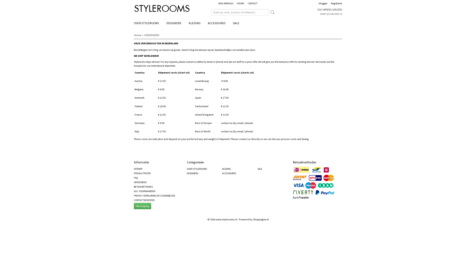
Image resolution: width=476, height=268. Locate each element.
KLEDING (194, 23)
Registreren (336, 3)
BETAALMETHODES (143, 186)
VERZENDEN (140, 182)
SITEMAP (138, 168)
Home (137, 35)
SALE (236, 23)
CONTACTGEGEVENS (144, 200)
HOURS (240, 3)
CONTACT (253, 3)
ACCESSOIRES (217, 23)
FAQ (136, 177)
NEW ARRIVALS (225, 3)
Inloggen (323, 3)
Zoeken (272, 12)
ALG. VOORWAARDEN (144, 191)
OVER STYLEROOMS (146, 23)
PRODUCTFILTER (142, 173)
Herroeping (142, 206)
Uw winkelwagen (329, 9)
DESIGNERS (173, 23)
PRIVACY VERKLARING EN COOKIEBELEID (154, 195)
